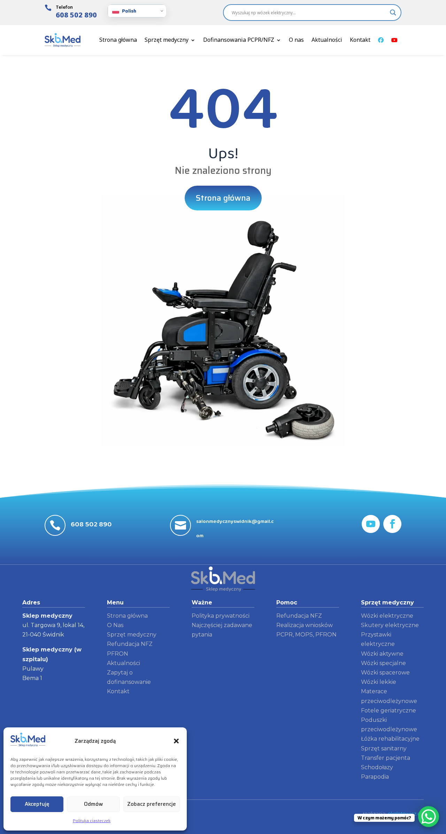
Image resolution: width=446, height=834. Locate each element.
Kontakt (360, 40)
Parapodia (375, 776)
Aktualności (327, 40)
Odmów (93, 804)
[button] (176, 741)
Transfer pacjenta (385, 758)
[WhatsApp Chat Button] (428, 816)
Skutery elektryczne (390, 625)
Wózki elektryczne (387, 615)
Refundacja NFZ (299, 615)
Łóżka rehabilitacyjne (390, 738)
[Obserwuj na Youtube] (371, 524)
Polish (129, 11)
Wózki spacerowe (385, 672)
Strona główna (118, 40)
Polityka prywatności (220, 615)
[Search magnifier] (393, 12)
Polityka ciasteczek (91, 820)
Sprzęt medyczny (167, 40)
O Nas (115, 625)
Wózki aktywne (382, 653)
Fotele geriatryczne (388, 710)
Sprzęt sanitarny (384, 748)
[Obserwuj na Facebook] (392, 524)
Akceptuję (37, 804)
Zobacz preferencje (151, 804)
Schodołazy (377, 767)
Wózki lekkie (378, 682)
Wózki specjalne (383, 663)
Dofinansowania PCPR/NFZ (238, 40)
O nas (296, 40)
